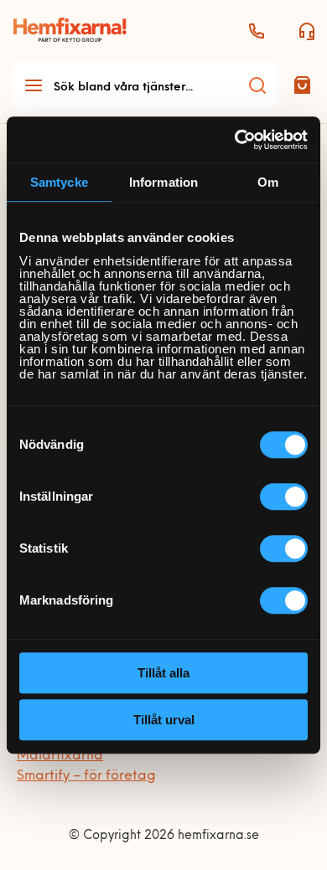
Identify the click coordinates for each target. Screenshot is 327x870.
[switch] (284, 496)
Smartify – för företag (86, 776)
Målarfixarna (60, 756)
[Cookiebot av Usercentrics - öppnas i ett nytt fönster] (235, 140)
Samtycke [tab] (59, 182)
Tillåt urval (164, 720)
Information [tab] (163, 182)
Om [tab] (267, 182)
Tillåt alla (163, 673)
